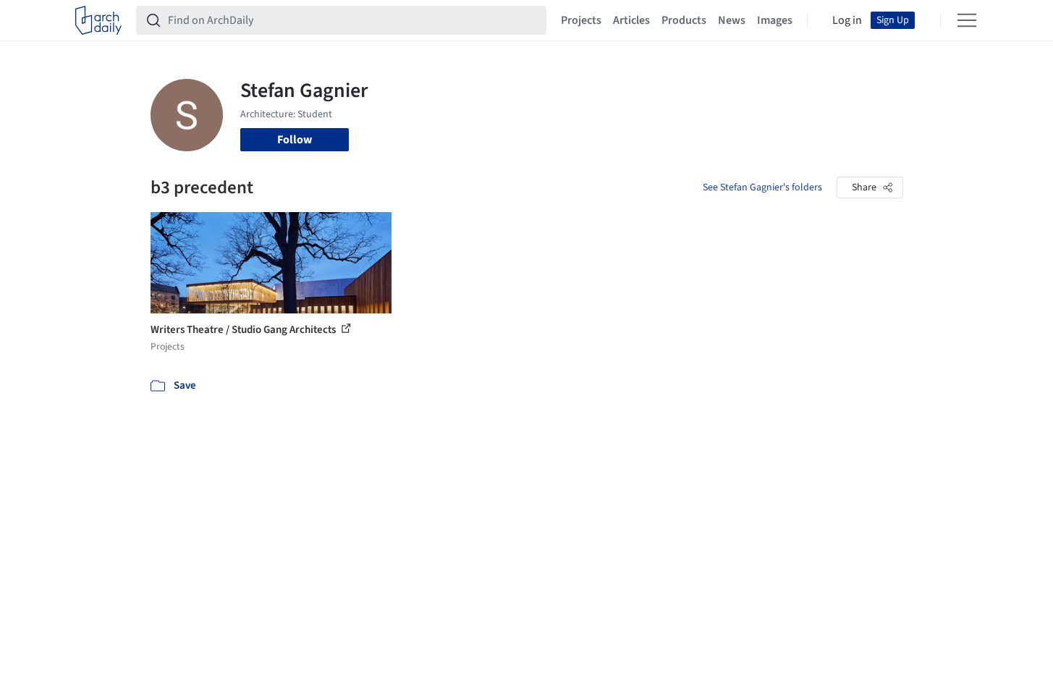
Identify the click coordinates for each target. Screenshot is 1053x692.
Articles (631, 20)
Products (683, 20)
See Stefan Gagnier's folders (762, 187)
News (731, 20)
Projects (581, 20)
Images (774, 20)
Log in (847, 20)
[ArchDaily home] (98, 20)
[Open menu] (966, 20)
